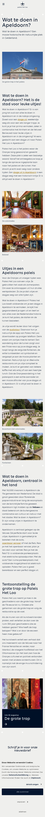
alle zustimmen (22, 792)
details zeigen (32, 784)
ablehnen (22, 812)
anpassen (21, 802)
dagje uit (22, 119)
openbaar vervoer (11, 543)
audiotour (15, 329)
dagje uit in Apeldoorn (24, 172)
